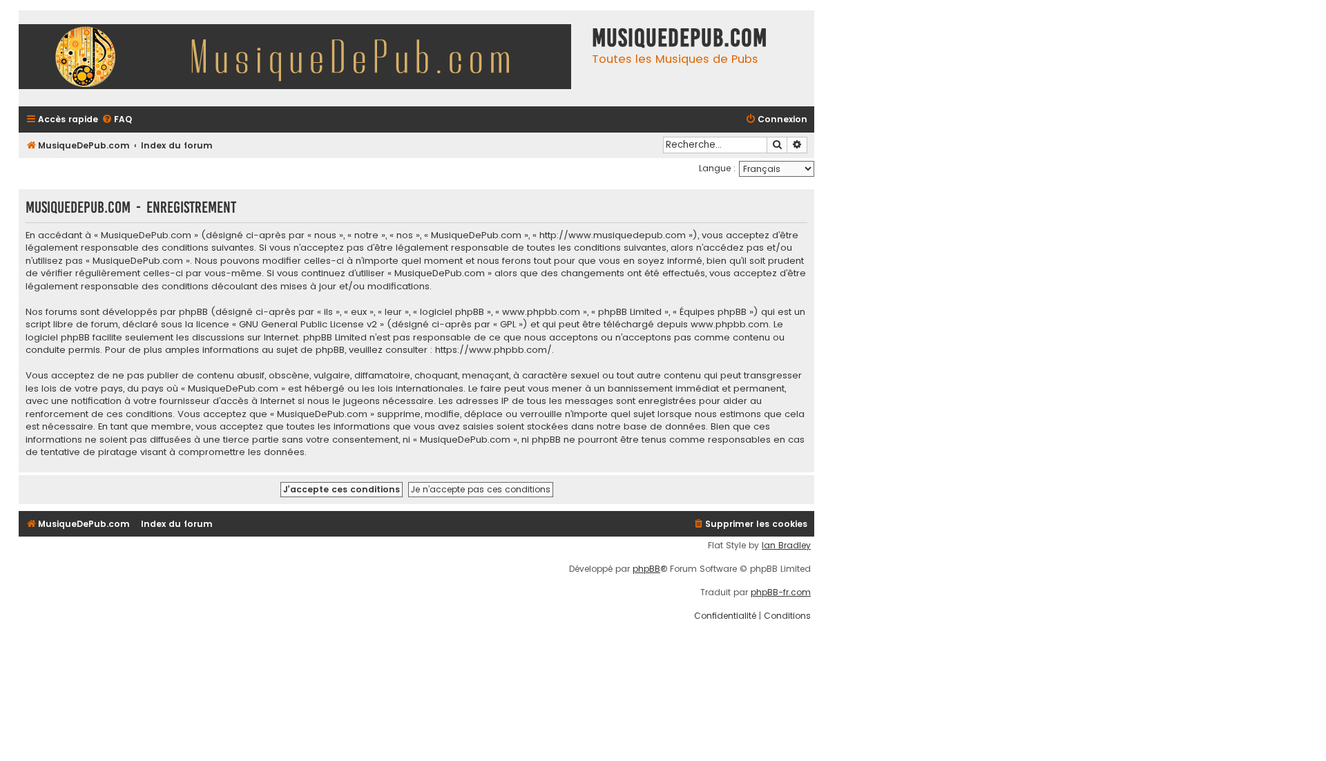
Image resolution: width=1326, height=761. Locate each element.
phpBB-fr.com (781, 592)
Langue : (717, 168)
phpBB (646, 569)
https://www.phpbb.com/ (493, 350)
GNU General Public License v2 (308, 324)
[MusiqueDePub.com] (302, 58)
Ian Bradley (786, 545)
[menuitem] (117, 119)
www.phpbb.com (730, 324)
